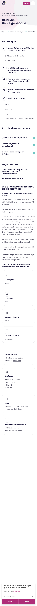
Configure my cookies (9, 597)
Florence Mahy (17, 361)
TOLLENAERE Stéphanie (12, 428)
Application (26, 3)
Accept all (27, 602)
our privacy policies (17, 591)
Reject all (10, 602)
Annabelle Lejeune (18, 358)
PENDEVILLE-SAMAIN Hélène (14, 430)
